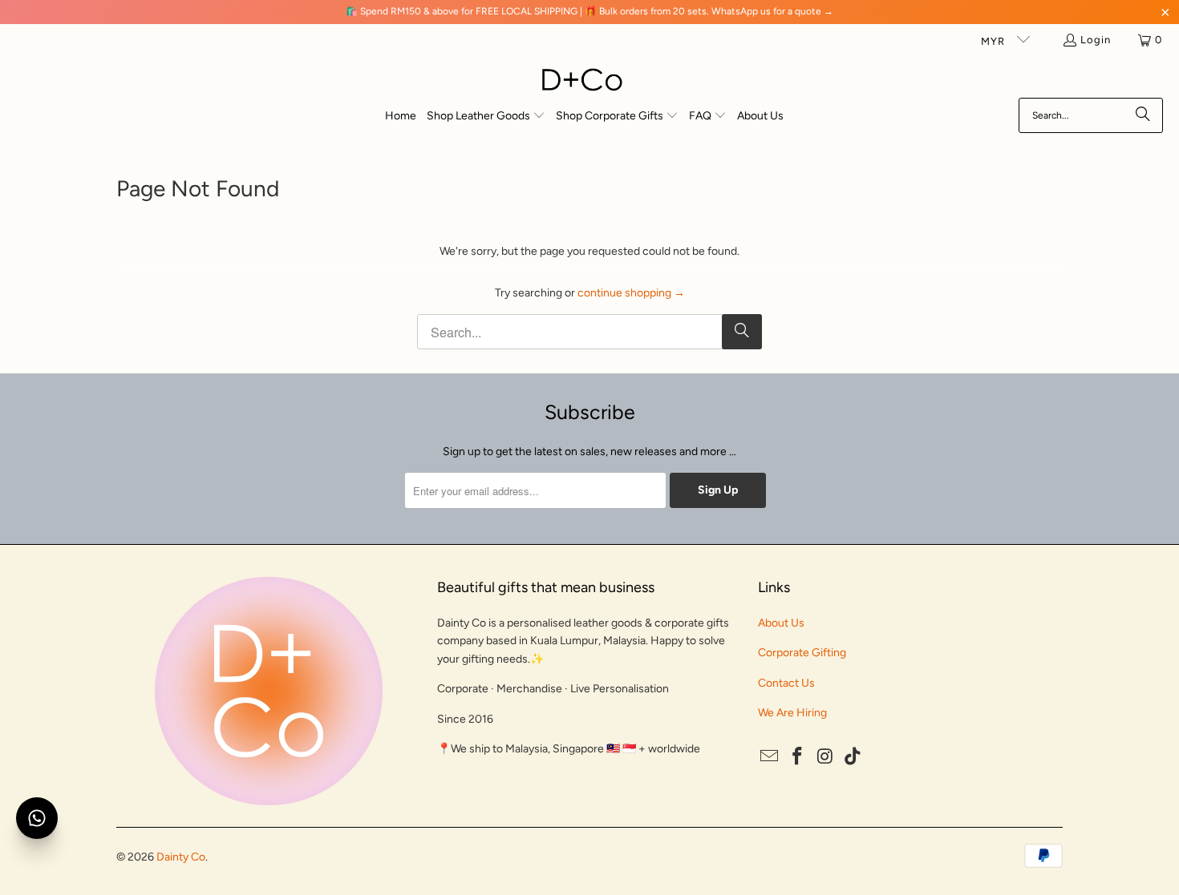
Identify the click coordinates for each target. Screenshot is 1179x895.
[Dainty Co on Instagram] (825, 757)
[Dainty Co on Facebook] (798, 757)
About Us (781, 623)
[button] (486, 116)
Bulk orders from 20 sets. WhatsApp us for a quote (710, 11)
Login (1095, 40)
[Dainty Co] (582, 81)
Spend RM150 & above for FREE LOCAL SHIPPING (468, 11)
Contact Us (786, 683)
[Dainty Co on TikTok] (853, 757)
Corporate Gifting (802, 652)
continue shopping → (631, 293)
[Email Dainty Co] (770, 757)
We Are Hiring (792, 713)
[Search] (1143, 115)
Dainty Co (180, 857)
